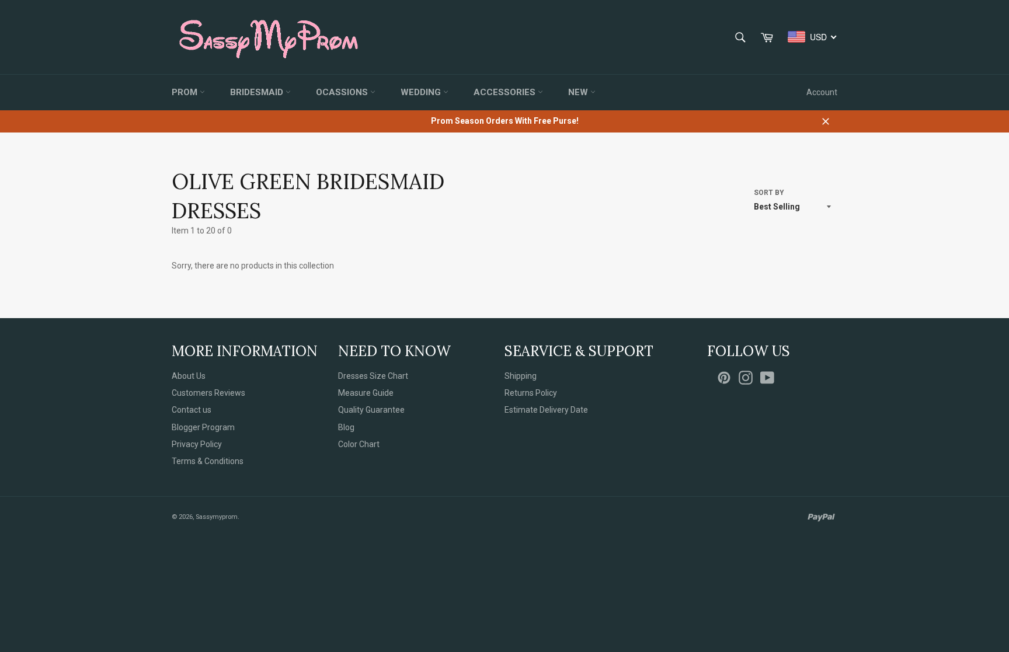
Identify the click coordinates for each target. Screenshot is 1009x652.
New (579, 92)
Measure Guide (366, 393)
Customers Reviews (208, 393)
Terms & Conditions (207, 461)
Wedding (422, 92)
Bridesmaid (258, 92)
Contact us (191, 409)
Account (821, 92)
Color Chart (359, 444)
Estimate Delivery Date (546, 409)
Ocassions (343, 92)
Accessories (506, 92)
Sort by (769, 193)
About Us (189, 376)
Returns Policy (531, 393)
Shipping (521, 376)
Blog (346, 427)
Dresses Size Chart (373, 376)
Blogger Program (203, 427)
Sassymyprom (217, 517)
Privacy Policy (197, 444)
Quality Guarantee (371, 409)
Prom (186, 92)
